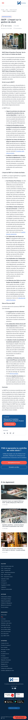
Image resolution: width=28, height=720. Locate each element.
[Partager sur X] (7, 433)
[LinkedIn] (12, 688)
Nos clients (3, 651)
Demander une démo (14, 467)
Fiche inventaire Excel (5, 621)
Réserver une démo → (14, 708)
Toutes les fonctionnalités (6, 589)
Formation (3, 655)
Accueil (2, 9)
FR (1, 718)
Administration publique (6, 596)
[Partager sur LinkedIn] (4, 433)
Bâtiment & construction (6, 605)
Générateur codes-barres (6, 623)
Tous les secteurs (4, 607)
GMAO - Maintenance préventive (8, 572)
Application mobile (5, 578)
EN (4, 718)
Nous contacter (4, 647)
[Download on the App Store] (8, 701)
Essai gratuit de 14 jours (14, 462)
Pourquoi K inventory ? (6, 645)
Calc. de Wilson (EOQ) (5, 629)
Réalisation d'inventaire (6, 660)
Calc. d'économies (4, 633)
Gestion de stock (13, 9)
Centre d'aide (3, 614)
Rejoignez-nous (4, 664)
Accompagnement (5, 658)
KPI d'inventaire (14, 373)
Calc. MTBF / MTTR (5, 635)
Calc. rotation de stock (5, 627)
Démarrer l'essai (10, 424)
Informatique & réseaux (6, 599)
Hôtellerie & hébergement (6, 603)
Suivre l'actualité (4, 666)
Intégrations (3, 587)
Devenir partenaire (5, 662)
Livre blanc (3, 619)
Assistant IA (3, 581)
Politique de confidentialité (6, 668)
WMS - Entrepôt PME (5, 570)
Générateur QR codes (5, 625)
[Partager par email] (10, 433)
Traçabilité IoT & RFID (5, 585)
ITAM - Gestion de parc (6, 568)
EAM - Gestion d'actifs (6, 574)
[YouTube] (15, 688)
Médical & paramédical (5, 601)
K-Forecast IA (4, 583)
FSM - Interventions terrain (7, 576)
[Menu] (3, 3)
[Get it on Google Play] (19, 701)
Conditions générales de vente (7, 670)
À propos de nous (5, 643)
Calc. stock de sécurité (5, 631)
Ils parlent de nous (5, 653)
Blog (7, 9)
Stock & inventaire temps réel (7, 566)
